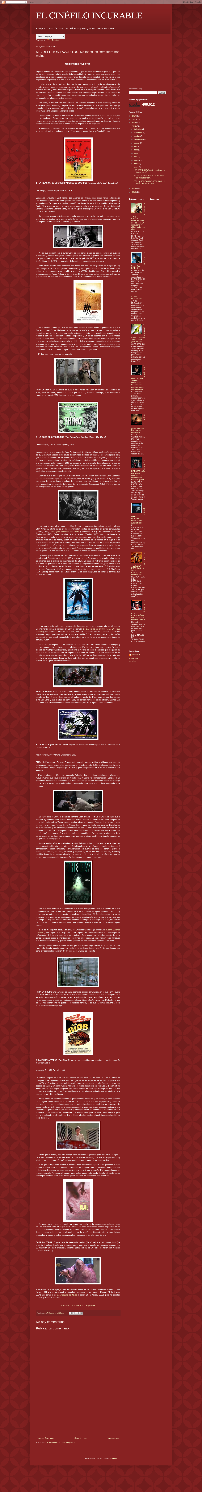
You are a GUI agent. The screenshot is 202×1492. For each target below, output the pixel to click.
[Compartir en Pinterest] (81, 1313)
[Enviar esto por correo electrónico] (70, 1313)
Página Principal (80, 1438)
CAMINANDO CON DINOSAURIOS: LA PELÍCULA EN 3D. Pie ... (149, 182)
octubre (137, 136)
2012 (134, 192)
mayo (136, 153)
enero (136, 167)
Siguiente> (90, 1306)
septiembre (138, 140)
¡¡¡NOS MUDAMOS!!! (136, 297)
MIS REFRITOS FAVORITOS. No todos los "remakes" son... (149, 177)
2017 (134, 116)
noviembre (138, 133)
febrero (137, 164)
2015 (134, 123)
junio (136, 150)
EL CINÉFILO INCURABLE (89, 15)
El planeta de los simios (94, 629)
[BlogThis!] (73, 1313)
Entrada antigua (113, 1438)
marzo (136, 160)
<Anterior (65, 1306)
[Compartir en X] (76, 1313)
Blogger (114, 1458)
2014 (134, 126)
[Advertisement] (78, 1415)
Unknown (136, 655)
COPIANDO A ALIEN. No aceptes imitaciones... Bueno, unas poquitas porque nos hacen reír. (138, 377)
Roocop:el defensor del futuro (65, 532)
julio (136, 146)
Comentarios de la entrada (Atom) (61, 1443)
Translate (55, 40)
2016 (134, 119)
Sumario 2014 (77, 1306)
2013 (134, 189)
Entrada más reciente (45, 1438)
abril (136, 157)
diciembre (138, 129)
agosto (137, 143)
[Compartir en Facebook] (79, 1313)
